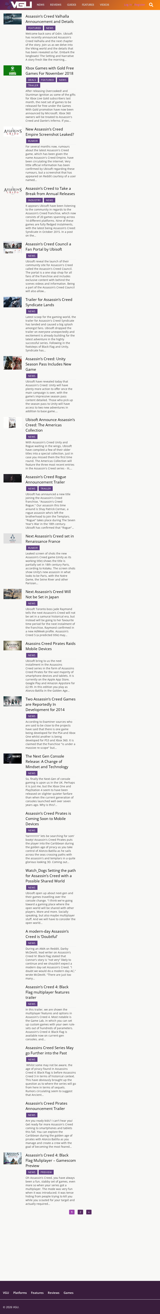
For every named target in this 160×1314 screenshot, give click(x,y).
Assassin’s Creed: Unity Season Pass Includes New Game (48, 364)
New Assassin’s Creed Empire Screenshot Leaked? (50, 131)
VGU (6, 1293)
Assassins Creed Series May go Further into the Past (50, 1050)
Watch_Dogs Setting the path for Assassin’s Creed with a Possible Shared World (51, 876)
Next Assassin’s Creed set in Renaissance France (50, 538)
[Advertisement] (80, 1253)
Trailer (33, 85)
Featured (34, 28)
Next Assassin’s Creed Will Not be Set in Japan (48, 594)
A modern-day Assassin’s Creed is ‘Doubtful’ (47, 934)
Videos (104, 4)
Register (139, 4)
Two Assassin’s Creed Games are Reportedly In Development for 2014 (51, 704)
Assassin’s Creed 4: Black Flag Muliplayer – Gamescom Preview (51, 1160)
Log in (128, 4)
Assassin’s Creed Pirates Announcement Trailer (46, 1106)
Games (68, 1293)
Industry (34, 200)
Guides (71, 4)
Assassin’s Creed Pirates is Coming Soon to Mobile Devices (48, 818)
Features (88, 4)
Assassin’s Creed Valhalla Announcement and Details (50, 19)
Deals (32, 80)
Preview (46, 1172)
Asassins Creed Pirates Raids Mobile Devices (51, 646)
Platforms (20, 1293)
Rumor (33, 141)
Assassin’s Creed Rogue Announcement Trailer (46, 479)
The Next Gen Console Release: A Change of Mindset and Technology (47, 761)
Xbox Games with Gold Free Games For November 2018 (50, 70)
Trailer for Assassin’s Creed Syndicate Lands (49, 302)
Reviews (55, 4)
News (40, 4)
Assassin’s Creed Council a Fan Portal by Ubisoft (48, 246)
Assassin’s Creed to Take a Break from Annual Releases (50, 191)
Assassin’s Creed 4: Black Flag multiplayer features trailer (47, 992)
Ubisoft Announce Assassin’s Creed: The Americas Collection (50, 425)
